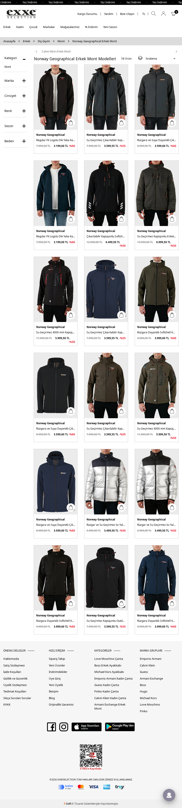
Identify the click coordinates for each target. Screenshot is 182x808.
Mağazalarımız (69, 27)
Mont (61, 41)
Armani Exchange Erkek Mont (109, 706)
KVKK (6, 704)
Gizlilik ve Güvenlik (15, 678)
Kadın (20, 27)
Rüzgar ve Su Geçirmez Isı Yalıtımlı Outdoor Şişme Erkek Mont (106, 525)
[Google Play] (120, 728)
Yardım (108, 13)
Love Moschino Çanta (108, 659)
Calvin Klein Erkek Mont (56, 51)
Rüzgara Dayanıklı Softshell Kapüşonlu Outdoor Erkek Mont (156, 332)
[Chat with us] (169, 795)
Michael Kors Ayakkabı (109, 672)
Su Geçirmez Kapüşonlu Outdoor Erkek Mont (106, 621)
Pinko (143, 711)
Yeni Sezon (110, 27)
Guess (144, 672)
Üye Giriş (55, 678)
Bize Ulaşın (127, 13)
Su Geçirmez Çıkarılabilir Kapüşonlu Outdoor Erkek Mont (106, 140)
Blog (52, 698)
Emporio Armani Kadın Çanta (113, 678)
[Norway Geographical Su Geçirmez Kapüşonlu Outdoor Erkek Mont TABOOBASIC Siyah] (106, 578)
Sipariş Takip (57, 659)
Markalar (49, 27)
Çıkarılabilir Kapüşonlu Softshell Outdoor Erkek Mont (106, 236)
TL (143, 13)
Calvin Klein (147, 665)
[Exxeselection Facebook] (51, 728)
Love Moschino (150, 704)
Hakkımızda (11, 659)
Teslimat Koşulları (14, 691)
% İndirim (91, 27)
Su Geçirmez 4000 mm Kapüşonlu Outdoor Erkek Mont (55, 332)
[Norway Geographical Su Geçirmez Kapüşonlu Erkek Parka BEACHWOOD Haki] (156, 193)
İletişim (53, 691)
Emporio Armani (150, 659)
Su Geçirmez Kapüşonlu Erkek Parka (156, 236)
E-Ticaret (77, 804)
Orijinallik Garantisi (61, 704)
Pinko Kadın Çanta (106, 691)
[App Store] (86, 728)
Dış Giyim (44, 41)
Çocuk (33, 27)
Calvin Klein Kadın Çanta (110, 698)
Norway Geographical (50, 135)
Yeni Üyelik (56, 685)
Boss (143, 685)
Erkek (7, 27)
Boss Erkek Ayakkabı (107, 665)
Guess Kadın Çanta (106, 685)
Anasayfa (9, 41)
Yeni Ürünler (57, 665)
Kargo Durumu (87, 13)
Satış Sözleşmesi (14, 665)
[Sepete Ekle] (71, 123)
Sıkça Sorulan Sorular (17, 698)
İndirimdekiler (58, 672)
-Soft (68, 804)
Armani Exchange (151, 678)
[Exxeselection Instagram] (63, 728)
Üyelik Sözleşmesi (15, 685)
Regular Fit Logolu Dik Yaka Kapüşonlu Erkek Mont (55, 140)
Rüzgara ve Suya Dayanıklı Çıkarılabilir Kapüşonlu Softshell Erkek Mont (156, 140)
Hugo (143, 691)
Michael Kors (148, 698)
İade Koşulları (12, 672)
